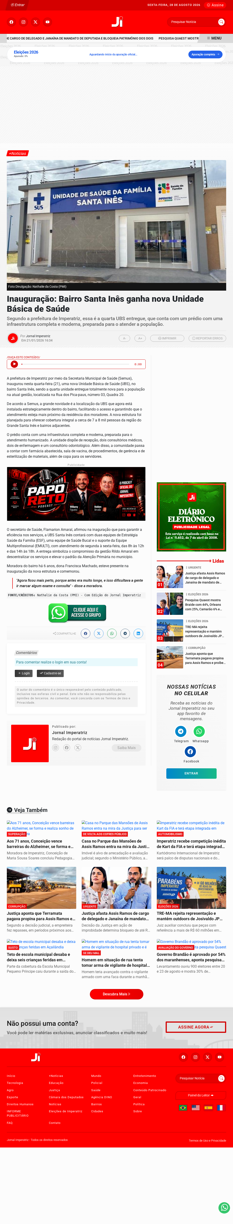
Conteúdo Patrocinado (149, 1090)
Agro (10, 1090)
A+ (140, 338)
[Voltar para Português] (183, 1107)
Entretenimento (144, 1076)
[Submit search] (221, 22)
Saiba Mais (126, 748)
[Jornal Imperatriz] (118, 22)
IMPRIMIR (168, 338)
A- (124, 338)
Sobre (137, 1111)
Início (11, 1076)
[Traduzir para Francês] (221, 1107)
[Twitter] (77, 747)
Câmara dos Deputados (66, 1097)
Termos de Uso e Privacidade (207, 1140)
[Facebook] (66, 747)
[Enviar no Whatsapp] (112, 633)
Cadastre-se (52, 673)
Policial (96, 1083)
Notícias (55, 1104)
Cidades (97, 1111)
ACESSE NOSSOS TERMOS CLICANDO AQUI (86, 1215)
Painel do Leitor (199, 1095)
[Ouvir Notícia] (14, 364)
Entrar (19, 5)
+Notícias (56, 1076)
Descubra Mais (115, 994)
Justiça (54, 1090)
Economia (140, 1083)
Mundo (96, 1076)
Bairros (96, 1104)
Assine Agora (193, 1027)
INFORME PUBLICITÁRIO (18, 1113)
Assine (217, 5)
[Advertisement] (116, 104)
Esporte (12, 1097)
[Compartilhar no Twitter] (99, 633)
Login (25, 673)
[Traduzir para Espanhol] (208, 1107)
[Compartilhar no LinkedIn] (138, 633)
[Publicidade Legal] (191, 516)
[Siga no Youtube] (47, 22)
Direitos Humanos (20, 1104)
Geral (137, 1097)
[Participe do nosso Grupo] (76, 614)
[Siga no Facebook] (11, 22)
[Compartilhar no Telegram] (125, 633)
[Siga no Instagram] (23, 22)
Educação (56, 1083)
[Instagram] (55, 747)
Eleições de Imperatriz (65, 1111)
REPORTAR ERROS (209, 338)
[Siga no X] (35, 22)
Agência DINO (101, 1097)
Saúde (96, 1090)
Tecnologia (15, 1083)
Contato (55, 1123)
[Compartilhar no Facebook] (85, 633)
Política (139, 1104)
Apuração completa (203, 54)
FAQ (10, 1123)
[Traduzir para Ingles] (196, 1107)
